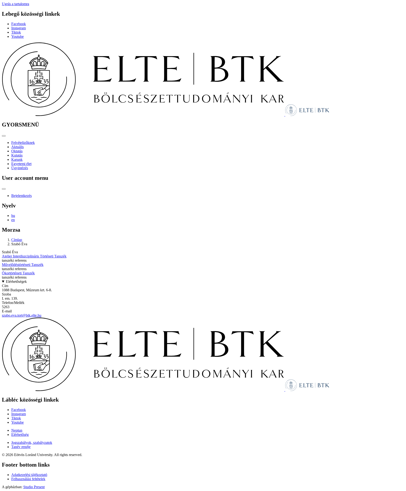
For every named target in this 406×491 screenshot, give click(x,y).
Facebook (18, 24)
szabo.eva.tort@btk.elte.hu (21, 315)
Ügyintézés (19, 168)
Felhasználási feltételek (28, 479)
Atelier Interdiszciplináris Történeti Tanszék (34, 256)
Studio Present (34, 487)
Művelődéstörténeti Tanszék (22, 265)
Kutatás (17, 155)
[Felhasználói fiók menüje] (4, 189)
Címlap (16, 240)
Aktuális (17, 147)
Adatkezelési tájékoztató (29, 475)
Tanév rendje (21, 447)
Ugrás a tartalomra (15, 4)
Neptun (16, 430)
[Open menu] (4, 136)
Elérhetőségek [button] (16, 282)
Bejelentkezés (21, 196)
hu (13, 216)
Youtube (17, 36)
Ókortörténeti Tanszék (18, 273)
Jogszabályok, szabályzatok (31, 443)
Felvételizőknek (23, 143)
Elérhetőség (20, 435)
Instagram (18, 28)
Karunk (17, 159)
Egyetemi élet (21, 164)
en (13, 220)
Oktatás (17, 151)
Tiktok (16, 32)
